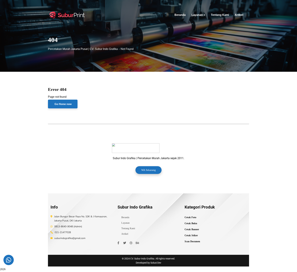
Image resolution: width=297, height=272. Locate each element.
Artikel (124, 234)
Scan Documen (192, 241)
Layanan (125, 223)
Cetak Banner (192, 229)
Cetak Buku (191, 223)
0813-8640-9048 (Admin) (68, 226)
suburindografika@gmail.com (69, 238)
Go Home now (63, 104)
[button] (8, 260)
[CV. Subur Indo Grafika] (67, 15)
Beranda (125, 217)
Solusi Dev (155, 262)
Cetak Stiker (191, 235)
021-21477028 (63, 232)
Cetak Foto (190, 217)
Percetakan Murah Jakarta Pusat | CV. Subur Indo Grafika (83, 48)
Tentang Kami (128, 228)
